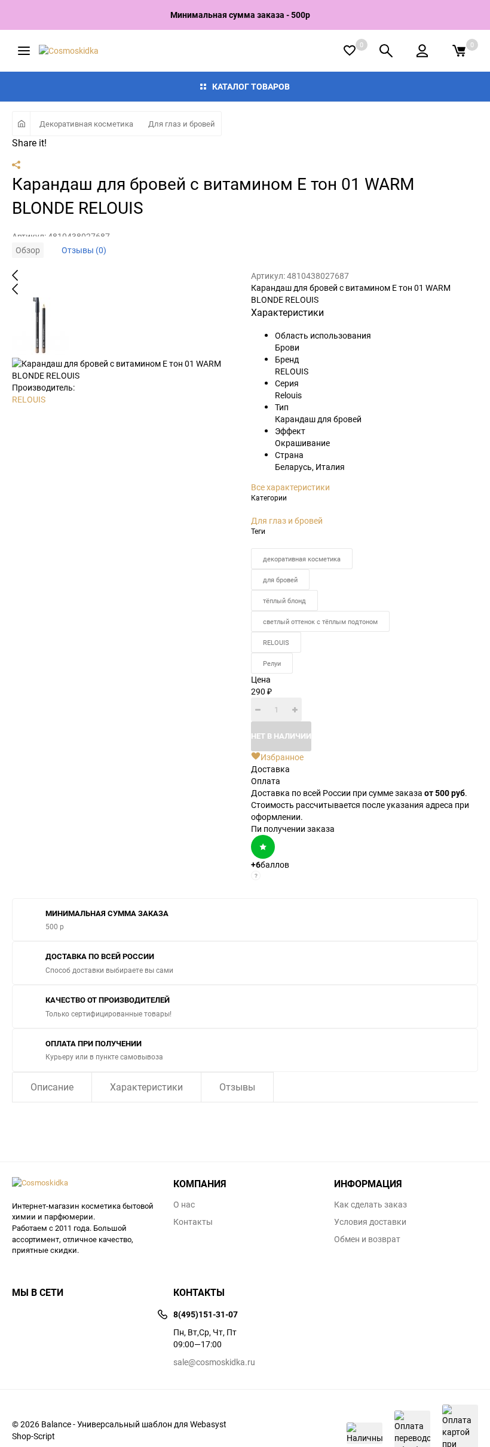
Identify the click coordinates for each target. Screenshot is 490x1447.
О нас (184, 1204)
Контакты (193, 1222)
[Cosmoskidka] (83, 1182)
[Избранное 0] (350, 50)
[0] (459, 51)
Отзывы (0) (84, 250)
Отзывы (237, 1086)
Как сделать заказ (370, 1204)
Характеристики (146, 1086)
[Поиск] (386, 50)
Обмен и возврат (367, 1239)
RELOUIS (28, 399)
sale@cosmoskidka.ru (214, 1362)
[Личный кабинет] (422, 50)
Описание (52, 1086)
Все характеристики (290, 487)
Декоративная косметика (86, 123)
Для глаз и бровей (181, 123)
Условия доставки (370, 1222)
